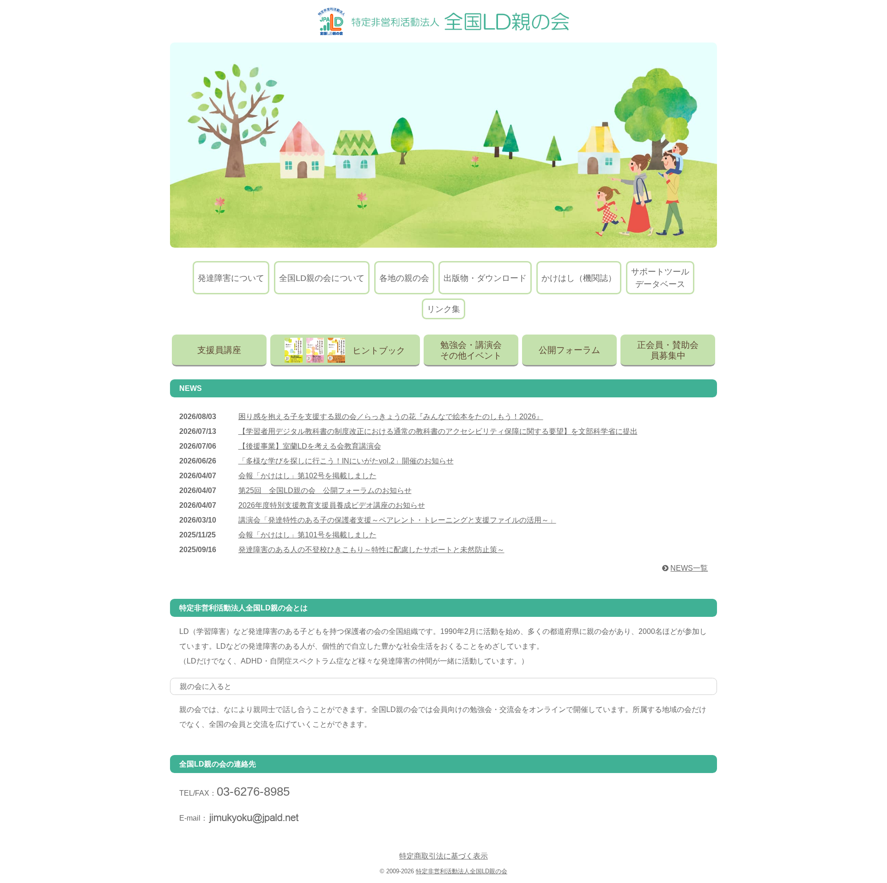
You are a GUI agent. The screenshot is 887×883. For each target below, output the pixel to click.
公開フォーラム (569, 350)
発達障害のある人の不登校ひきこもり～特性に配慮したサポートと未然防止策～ (371, 550)
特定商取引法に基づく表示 (443, 856)
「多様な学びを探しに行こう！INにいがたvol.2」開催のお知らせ (346, 461)
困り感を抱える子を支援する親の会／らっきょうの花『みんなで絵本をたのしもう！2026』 (390, 416)
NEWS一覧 (689, 568)
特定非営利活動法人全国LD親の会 (461, 871)
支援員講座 (219, 350)
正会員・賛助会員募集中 (668, 350)
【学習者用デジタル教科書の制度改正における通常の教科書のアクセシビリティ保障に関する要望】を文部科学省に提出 (438, 431)
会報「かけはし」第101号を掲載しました (307, 535)
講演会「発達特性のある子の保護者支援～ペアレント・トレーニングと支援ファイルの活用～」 (397, 520)
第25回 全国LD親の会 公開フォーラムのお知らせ (325, 490)
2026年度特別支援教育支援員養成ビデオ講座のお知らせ (331, 505)
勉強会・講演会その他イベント (471, 350)
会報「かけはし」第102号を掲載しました (307, 476)
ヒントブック (378, 350)
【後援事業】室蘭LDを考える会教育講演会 (309, 446)
